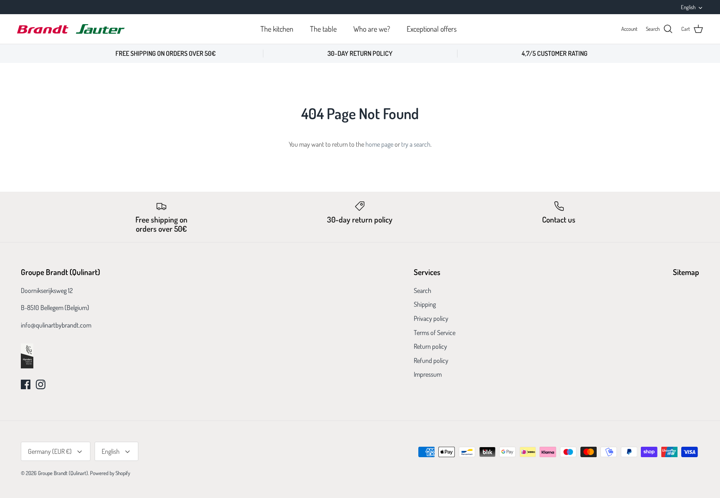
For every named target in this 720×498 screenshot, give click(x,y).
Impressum (428, 374)
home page (379, 144)
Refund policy (431, 360)
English (688, 7)
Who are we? (371, 28)
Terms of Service (434, 332)
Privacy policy (431, 318)
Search (422, 290)
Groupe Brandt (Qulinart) (63, 473)
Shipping (425, 304)
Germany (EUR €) (50, 451)
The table (323, 28)
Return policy (430, 346)
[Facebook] (25, 384)
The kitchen (276, 28)
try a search (415, 144)
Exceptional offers (432, 28)
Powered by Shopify (110, 473)
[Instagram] (40, 384)
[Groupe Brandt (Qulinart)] (71, 29)
